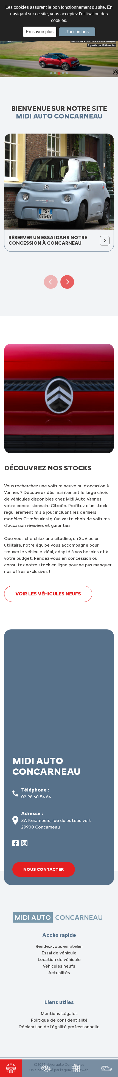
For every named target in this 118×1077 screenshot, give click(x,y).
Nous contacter (43, 869)
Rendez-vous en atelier (59, 946)
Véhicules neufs (59, 966)
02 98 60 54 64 (36, 796)
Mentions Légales (59, 1013)
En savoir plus (40, 31)
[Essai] (11, 1068)
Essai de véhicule (59, 953)
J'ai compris (77, 31)
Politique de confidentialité (59, 1020)
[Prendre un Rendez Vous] (75, 1068)
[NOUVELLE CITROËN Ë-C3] (46, 1068)
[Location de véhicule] (106, 1068)
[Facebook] (15, 844)
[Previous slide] (51, 282)
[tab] (51, 73)
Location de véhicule (59, 959)
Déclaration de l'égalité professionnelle (59, 1026)
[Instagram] (24, 844)
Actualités (59, 972)
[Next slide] (67, 282)
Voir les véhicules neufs (48, 594)
